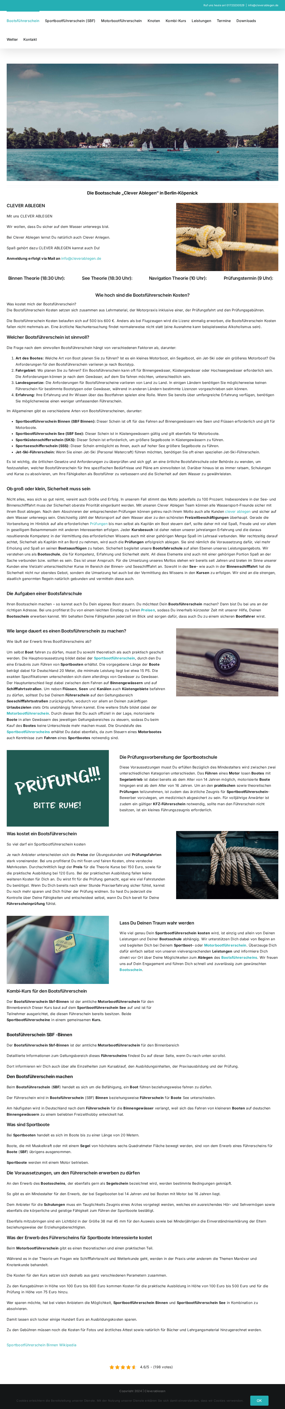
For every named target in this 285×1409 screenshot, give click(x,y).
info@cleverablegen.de (263, 5)
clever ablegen (237, 511)
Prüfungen (99, 523)
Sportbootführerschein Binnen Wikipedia (41, 1345)
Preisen (148, 610)
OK (259, 1400)
